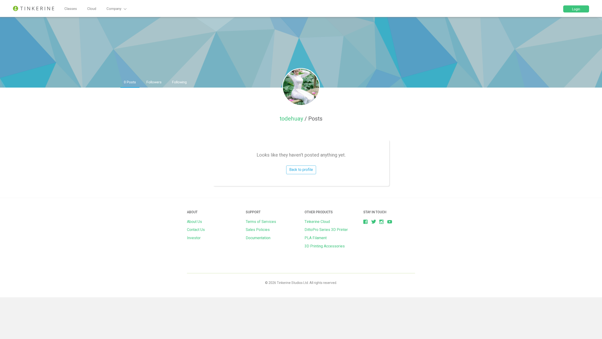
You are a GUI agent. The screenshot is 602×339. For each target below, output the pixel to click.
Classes (70, 9)
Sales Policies (258, 229)
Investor (194, 238)
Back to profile (301, 169)
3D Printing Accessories (325, 246)
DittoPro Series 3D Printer (326, 229)
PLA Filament (316, 238)
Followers (154, 82)
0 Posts (130, 82)
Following (179, 82)
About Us (194, 221)
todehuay (292, 118)
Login (576, 9)
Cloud (91, 9)
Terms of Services (261, 221)
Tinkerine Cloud (317, 221)
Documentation (258, 238)
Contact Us (196, 229)
